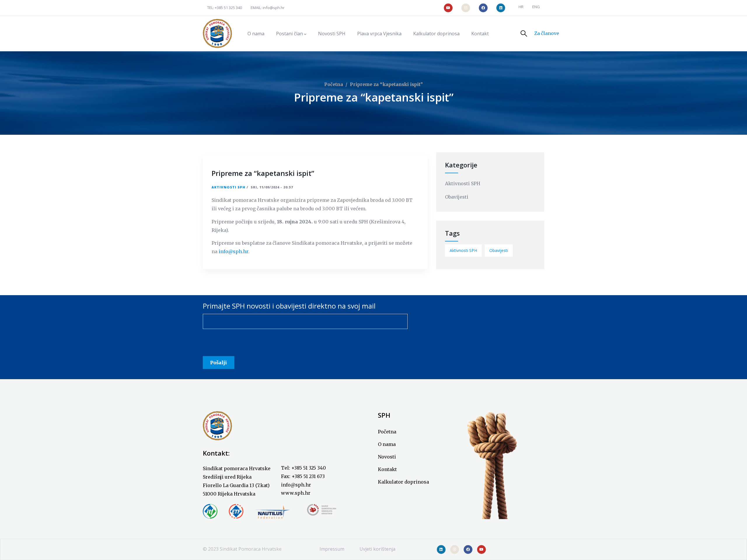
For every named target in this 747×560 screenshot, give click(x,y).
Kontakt (387, 469)
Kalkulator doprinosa (403, 482)
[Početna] (217, 33)
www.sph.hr (295, 493)
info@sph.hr (274, 7)
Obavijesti (456, 197)
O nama (387, 444)
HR (521, 6)
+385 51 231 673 (308, 476)
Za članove (546, 33)
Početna (333, 84)
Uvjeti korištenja (377, 549)
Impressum (332, 549)
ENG (536, 6)
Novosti (387, 457)
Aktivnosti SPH (228, 187)
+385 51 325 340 (228, 7)
